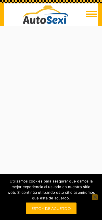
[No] (95, 197)
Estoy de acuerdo (51, 208)
